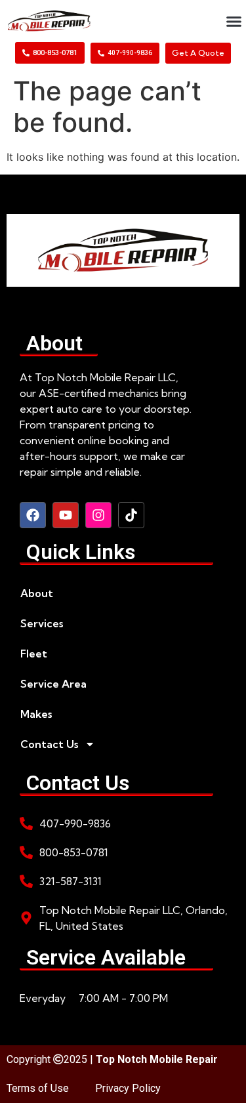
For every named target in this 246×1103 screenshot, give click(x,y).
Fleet (33, 653)
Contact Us (49, 744)
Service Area (53, 683)
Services (41, 623)
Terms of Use (38, 1088)
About (36, 593)
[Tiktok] (131, 515)
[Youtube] (65, 515)
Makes (36, 713)
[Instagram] (98, 515)
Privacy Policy (128, 1088)
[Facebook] (33, 515)
